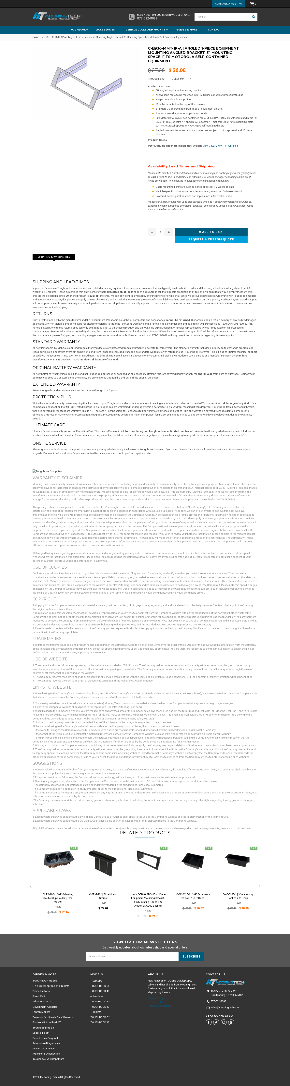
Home (36, 37)
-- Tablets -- (96, 1011)
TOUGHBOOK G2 (100, 1001)
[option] (55, 882)
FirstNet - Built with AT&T (47, 1022)
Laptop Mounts (41, 1011)
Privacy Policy (155, 998)
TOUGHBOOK (77, 29)
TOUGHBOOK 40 (99, 991)
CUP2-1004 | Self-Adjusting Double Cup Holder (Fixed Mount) (58, 898)
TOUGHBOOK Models (45, 980)
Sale (73, 848)
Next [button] (259, 886)
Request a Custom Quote (211, 239)
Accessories (105, 29)
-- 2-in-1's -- (96, 996)
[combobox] (222, 17)
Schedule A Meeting (228, 3)
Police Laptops (41, 991)
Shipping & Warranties (53, 256)
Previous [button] (31, 886)
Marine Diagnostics (44, 1048)
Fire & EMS (39, 996)
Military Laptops (42, 1001)
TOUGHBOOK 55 (99, 985)
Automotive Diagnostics (46, 1043)
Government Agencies (45, 1006)
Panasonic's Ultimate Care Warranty (53, 1017)
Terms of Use (156, 1002)
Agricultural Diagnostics (46, 1053)
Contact (214, 29)
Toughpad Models (43, 1027)
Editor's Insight (41, 1032)
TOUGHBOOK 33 (99, 1006)
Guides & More (187, 29)
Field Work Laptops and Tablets (51, 985)
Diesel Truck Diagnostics (47, 1038)
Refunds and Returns (160, 1005)
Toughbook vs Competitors (48, 1058)
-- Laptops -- (97, 980)
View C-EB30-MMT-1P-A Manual (221, 145)
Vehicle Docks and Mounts (146, 29)
